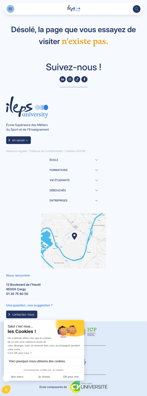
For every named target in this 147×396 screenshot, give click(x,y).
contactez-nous (23, 314)
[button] (10, 9)
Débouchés (58, 190)
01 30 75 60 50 (17, 294)
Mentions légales (16, 151)
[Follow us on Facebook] (84, 79)
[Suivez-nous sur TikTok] (77, 79)
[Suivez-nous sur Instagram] (70, 79)
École (54, 159)
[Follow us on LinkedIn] (63, 79)
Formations (59, 170)
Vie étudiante (60, 180)
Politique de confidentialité (46, 151)
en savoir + (20, 140)
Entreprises (58, 200)
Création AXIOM (75, 151)
